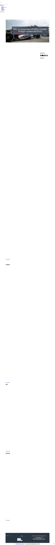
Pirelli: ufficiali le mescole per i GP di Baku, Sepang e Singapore (17, 227)
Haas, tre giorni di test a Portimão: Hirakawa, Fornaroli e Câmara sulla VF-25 (19, 72)
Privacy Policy (19, 538)
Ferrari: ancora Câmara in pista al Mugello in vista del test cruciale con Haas (19, 352)
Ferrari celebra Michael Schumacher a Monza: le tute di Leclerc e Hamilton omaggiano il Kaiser (22, 133)
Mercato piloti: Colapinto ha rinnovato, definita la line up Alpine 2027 (17, 239)
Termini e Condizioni (20, 540)
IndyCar (3, 8)
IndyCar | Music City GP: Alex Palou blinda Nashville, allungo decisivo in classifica (20, 501)
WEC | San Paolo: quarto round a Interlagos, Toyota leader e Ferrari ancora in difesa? (20, 443)
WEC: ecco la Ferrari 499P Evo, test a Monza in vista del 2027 (16, 400)
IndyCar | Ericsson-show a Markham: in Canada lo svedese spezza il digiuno (18, 469)
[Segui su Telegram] (47, 55)
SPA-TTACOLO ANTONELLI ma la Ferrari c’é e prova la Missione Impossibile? (44, 87)
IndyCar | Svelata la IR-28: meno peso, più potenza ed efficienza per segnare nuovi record (21, 490)
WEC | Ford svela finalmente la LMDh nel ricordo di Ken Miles (16, 389)
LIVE (2, 10)
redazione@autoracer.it (22, 536)
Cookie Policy (19, 539)
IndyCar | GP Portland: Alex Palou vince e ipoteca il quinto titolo (17, 479)
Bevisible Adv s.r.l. (10, 535)
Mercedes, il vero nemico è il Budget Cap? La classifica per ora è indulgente (18, 374)
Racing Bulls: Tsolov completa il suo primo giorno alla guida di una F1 (18, 216)
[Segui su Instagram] (45, 55)
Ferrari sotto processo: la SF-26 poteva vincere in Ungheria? (44, 75)
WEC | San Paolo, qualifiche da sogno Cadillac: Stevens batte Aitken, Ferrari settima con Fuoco (21, 432)
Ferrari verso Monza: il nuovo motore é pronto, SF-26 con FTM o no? (17, 193)
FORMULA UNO (4, 7)
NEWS (2, 6)
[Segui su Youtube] (44, 55)
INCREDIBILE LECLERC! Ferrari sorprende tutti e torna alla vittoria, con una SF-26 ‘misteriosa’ (44, 101)
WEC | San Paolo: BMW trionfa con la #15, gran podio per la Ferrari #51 (18, 421)
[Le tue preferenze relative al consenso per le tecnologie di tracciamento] (53, 543)
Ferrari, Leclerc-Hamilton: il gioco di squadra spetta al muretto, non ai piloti (19, 363)
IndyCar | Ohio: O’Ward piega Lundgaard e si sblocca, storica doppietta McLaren (19, 512)
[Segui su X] (42, 55)
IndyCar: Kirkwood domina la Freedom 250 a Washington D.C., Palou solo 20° (19, 458)
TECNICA (3, 9)
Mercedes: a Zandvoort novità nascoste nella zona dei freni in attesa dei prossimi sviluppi (20, 250)
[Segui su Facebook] (40, 55)
